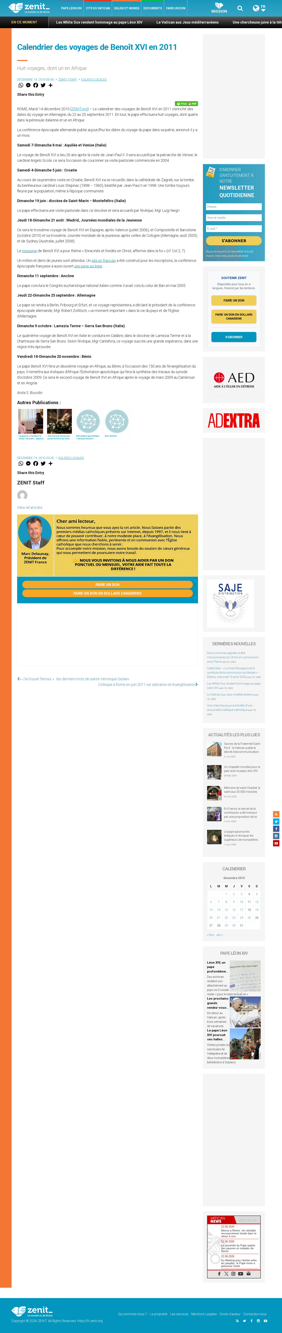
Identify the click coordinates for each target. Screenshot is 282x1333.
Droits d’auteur (230, 1314)
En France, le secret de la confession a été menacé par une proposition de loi (240, 812)
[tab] (220, 1220)
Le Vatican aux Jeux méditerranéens (146, 22)
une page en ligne (88, 266)
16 (234, 909)
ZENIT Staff (67, 79)
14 (218, 909)
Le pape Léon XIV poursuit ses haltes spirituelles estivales (217, 1039)
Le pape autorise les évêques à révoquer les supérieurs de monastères (241, 835)
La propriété (158, 1314)
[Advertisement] (107, 639)
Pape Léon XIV (71, 8)
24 (241, 917)
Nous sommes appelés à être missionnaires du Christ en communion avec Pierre (233, 657)
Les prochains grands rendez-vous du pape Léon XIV (218, 1007)
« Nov (210, 935)
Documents (152, 8)
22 (226, 917)
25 (249, 917)
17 (241, 909)
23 (234, 917)
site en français (103, 260)
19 (256, 909)
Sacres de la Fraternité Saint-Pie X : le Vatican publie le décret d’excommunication (242, 747)
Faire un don (175, 8)
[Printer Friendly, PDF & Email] (186, 103)
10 (241, 902)
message (29, 251)
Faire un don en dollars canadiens (107, 593)
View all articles (29, 507)
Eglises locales (94, 79)
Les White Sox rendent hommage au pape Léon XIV (57, 22)
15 (226, 909)
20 (211, 917)
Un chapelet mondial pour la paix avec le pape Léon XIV (242, 769)
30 (234, 925)
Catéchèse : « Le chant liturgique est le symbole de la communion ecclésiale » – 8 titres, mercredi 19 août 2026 (233, 673)
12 (256, 902)
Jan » (219, 935)
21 (218, 917)
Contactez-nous (255, 1314)
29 (226, 925)
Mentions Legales (204, 1314)
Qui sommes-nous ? (132, 1314)
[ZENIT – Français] (33, 8)
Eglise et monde (126, 8)
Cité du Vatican (98, 8)
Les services (179, 1314)
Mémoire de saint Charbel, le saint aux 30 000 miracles (242, 790)
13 (211, 909)
